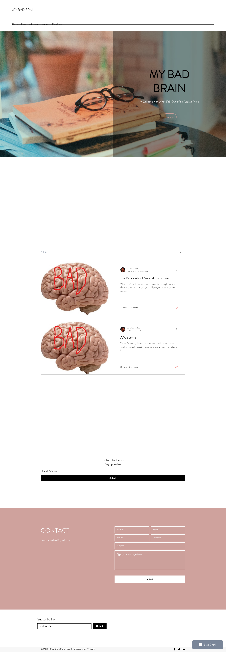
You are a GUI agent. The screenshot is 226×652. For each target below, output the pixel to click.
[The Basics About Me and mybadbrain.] (77, 288)
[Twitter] (179, 649)
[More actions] (177, 270)
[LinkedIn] (183, 649)
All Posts (46, 252)
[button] (170, 116)
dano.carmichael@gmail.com (55, 540)
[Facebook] (174, 649)
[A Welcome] (77, 347)
